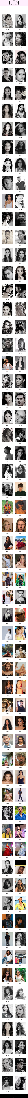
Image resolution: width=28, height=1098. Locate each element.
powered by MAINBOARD (14, 1097)
